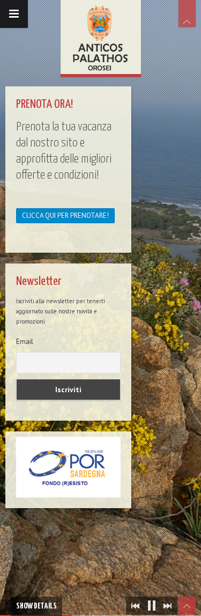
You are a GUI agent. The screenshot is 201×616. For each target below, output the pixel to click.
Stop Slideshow (151, 605)
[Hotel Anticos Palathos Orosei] (101, 37)
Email (24, 341)
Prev (135, 606)
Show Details (36, 606)
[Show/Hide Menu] (14, 14)
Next (167, 606)
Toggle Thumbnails (187, 606)
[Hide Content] (187, 13)
